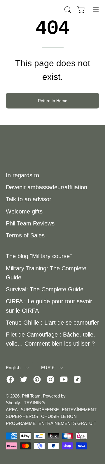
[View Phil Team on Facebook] (10, 379)
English (13, 367)
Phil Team (31, 395)
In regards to (22, 175)
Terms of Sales (25, 235)
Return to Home (52, 100)
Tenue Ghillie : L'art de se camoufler (52, 322)
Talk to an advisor (28, 199)
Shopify (13, 402)
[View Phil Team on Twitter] (23, 379)
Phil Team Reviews (30, 223)
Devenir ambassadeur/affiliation (46, 187)
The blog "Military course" (39, 256)
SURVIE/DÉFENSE (40, 409)
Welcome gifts (24, 211)
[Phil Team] (34, 9)
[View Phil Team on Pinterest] (37, 379)
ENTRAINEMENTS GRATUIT (67, 423)
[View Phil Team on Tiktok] (77, 379)
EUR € (48, 367)
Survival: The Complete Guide (44, 289)
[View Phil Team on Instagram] (50, 379)
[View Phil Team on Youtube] (64, 379)
